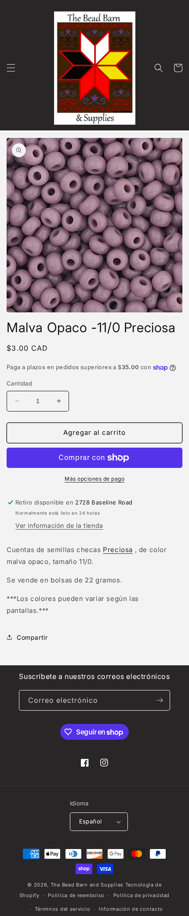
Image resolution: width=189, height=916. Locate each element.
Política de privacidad (141, 895)
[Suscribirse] (160, 700)
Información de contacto (131, 909)
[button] (11, 68)
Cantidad (19, 383)
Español (90, 821)
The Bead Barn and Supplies (87, 885)
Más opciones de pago (94, 478)
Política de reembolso (76, 895)
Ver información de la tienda (59, 525)
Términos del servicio (63, 909)
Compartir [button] (32, 637)
